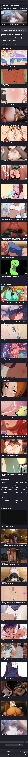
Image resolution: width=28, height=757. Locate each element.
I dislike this (25, 38)
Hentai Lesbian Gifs (21, 490)
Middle (15, 40)
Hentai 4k (4, 502)
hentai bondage (7, 492)
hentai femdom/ (21, 482)
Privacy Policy (18, 751)
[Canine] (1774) (15, 8)
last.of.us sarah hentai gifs (18, 742)
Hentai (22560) (5, 8)
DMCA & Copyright (10, 751)
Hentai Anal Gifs (7, 485)
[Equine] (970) (24, 8)
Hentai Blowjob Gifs (7, 490)
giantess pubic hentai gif (6, 742)
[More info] (26, 64)
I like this (18, 38)
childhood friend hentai (17, 744)
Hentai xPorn (21, 492)
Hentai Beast (7, 487)
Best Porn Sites (5, 500)
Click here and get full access (13, 30)
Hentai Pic (18, 502)
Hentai (4, 2)
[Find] (26, 2)
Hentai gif (21, 485)
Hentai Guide (19, 500)
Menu (25, 752)
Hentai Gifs (21, 487)
